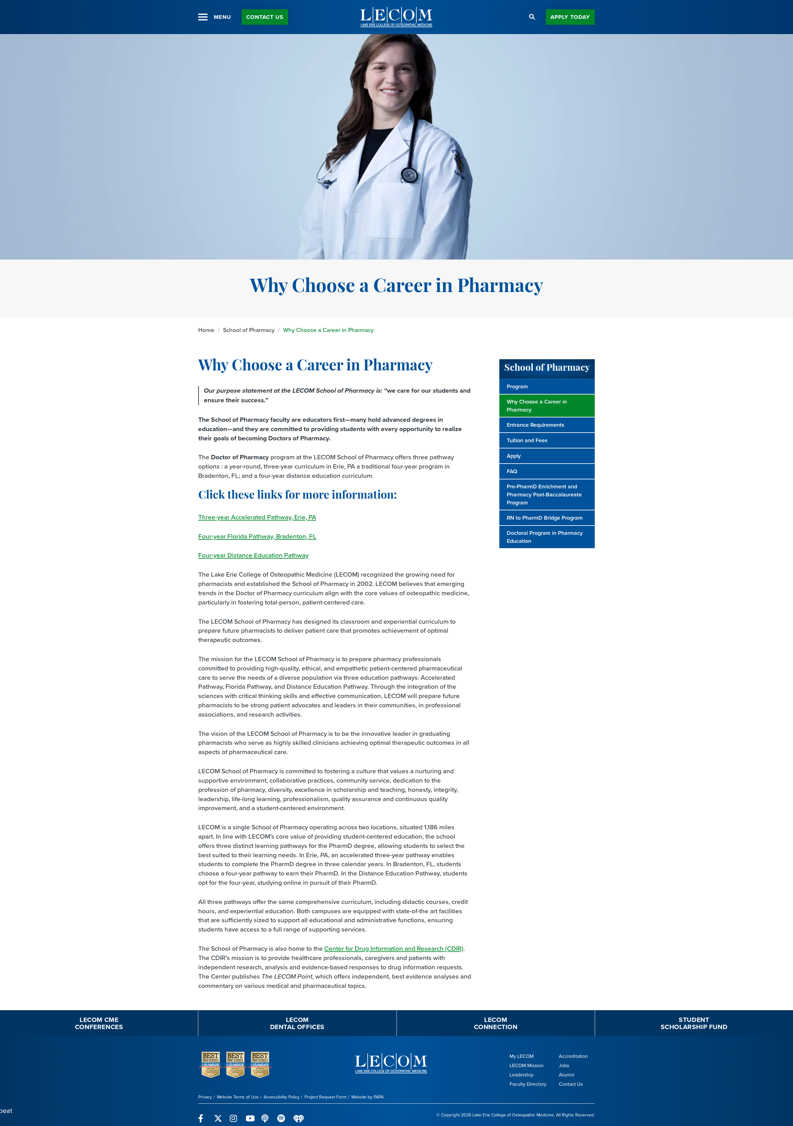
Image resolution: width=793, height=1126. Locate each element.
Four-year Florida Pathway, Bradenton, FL (257, 536)
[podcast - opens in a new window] (265, 1115)
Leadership (521, 1074)
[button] (203, 17)
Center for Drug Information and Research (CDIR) (393, 948)
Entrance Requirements (535, 425)
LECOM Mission (527, 1065)
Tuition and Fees (527, 440)
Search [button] (532, 17)
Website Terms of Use (238, 1097)
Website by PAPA (367, 1097)
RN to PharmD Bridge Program (545, 518)
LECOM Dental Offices (297, 1023)
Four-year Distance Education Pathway (253, 555)
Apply (514, 456)
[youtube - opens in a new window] (250, 1115)
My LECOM (522, 1056)
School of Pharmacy (248, 329)
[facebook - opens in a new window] (202, 1115)
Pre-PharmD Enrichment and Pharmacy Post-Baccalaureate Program (544, 494)
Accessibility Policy (282, 1097)
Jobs (564, 1065)
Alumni (566, 1074)
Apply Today (570, 17)
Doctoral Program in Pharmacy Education (545, 537)
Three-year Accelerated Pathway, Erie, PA (257, 517)
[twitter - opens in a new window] (218, 1115)
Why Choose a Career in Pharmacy (328, 329)
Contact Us (264, 17)
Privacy (205, 1097)
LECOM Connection (496, 1023)
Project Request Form (325, 1097)
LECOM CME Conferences (99, 1023)
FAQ (512, 471)
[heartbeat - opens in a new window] (298, 1115)
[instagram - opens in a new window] (234, 1115)
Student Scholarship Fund (694, 1023)
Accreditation (573, 1056)
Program (517, 386)
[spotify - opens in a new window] (281, 1115)
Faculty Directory (528, 1084)
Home (206, 329)
